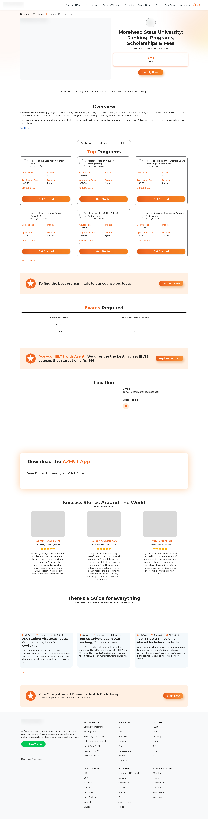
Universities (39, 14)
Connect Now (171, 283)
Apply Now (151, 72)
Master (104, 143)
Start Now (173, 695)
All (122, 143)
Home (26, 14)
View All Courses (28, 260)
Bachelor (86, 143)
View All (23, 673)
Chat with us (35, 744)
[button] (100, 727)
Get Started (46, 199)
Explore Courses (169, 358)
